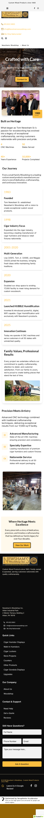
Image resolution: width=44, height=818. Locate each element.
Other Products (10, 665)
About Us (8, 689)
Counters (8, 660)
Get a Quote (9, 713)
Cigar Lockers (10, 651)
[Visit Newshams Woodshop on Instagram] (35, 786)
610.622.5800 (9, 24)
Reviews (7, 718)
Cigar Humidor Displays (14, 642)
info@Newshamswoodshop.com (17, 29)
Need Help (8, 708)
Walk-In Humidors (11, 647)
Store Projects (10, 656)
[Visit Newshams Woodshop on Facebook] (31, 786)
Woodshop (8, 693)
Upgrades (8, 674)
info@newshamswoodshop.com (17, 625)
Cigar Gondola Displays (14, 669)
